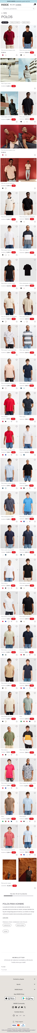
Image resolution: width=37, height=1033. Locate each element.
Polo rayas (22, 416)
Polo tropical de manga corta (28, 783)
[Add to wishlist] (16, 26)
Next (16, 36)
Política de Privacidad (7, 1029)
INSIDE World (18, 989)
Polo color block (24, 250)
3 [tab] (22, 26)
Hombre (18, 5)
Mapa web (27, 1031)
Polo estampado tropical (8, 850)
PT (21, 1015)
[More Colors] (11, 421)
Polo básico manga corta (8, 283)
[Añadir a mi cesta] (16, 55)
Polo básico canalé (25, 583)
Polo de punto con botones (27, 216)
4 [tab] (4, 26)
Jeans (6, 931)
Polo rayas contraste (7, 117)
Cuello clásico (15, 22)
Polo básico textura (25, 616)
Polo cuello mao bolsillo (26, 450)
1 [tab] (2, 26)
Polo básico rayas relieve (26, 383)
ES (17, 1015)
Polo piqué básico (24, 117)
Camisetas (7, 925)
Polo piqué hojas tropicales (8, 350)
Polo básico (4, 416)
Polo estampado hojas (7, 516)
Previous (2, 36)
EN (24, 1015)
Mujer (12, 5)
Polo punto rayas (6, 883)
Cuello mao (25, 22)
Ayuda (18, 984)
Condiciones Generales (12, 1031)
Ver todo (5, 22)
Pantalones (20, 925)
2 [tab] (3, 26)
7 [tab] (7, 192)
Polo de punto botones (26, 50)
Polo (21, 716)
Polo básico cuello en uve (27, 550)
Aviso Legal (21, 1031)
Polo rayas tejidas (24, 350)
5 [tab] (5, 26)
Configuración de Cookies (28, 1029)
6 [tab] (6, 192)
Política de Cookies (16, 1029)
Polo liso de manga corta (8, 50)
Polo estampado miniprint (27, 283)
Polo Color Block (24, 750)
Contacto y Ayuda (18, 979)
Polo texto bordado (6, 216)
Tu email (3, 966)
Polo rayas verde (6, 83)
